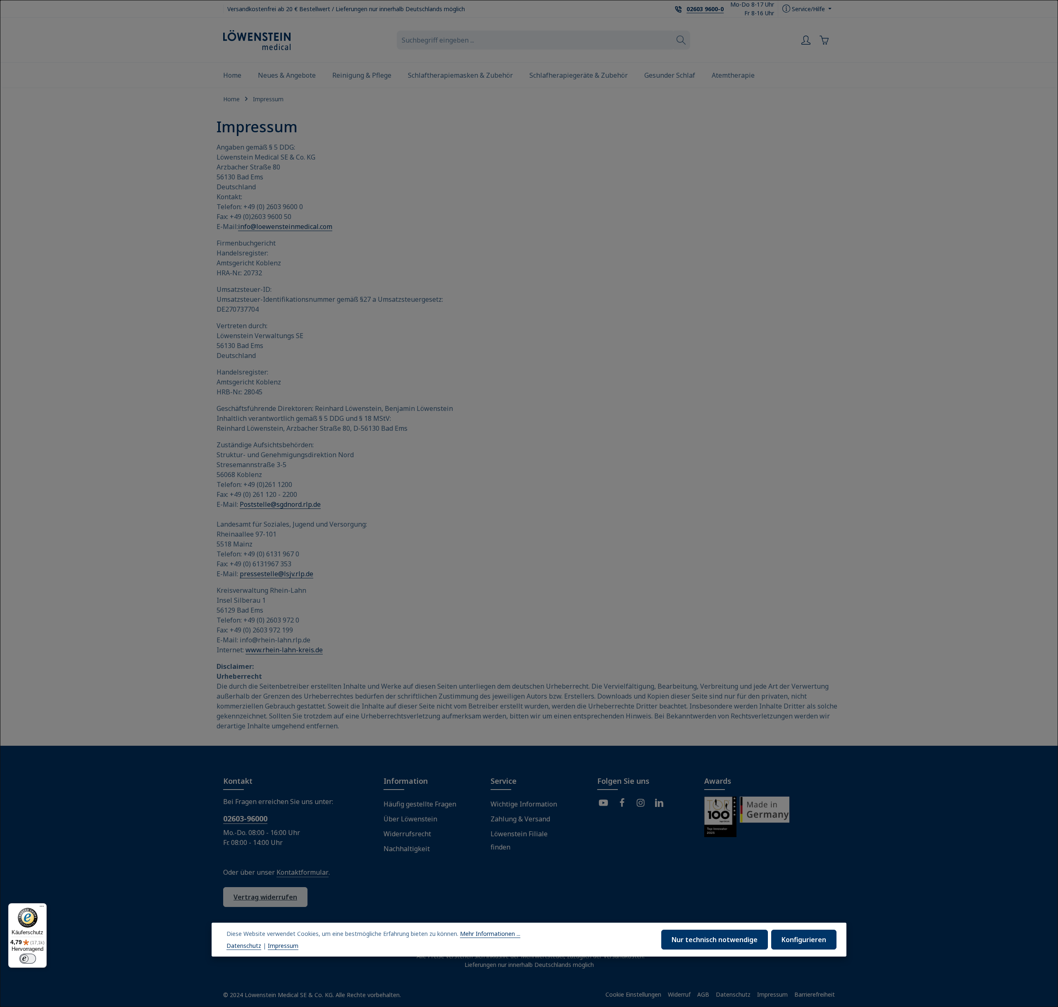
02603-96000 (245, 818)
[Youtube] (603, 804)
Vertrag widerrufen (265, 897)
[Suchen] (681, 40)
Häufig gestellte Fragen (420, 804)
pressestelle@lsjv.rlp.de (276, 573)
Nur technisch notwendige (715, 939)
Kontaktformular (302, 872)
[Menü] (42, 908)
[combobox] (535, 40)
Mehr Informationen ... (490, 934)
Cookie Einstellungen (633, 994)
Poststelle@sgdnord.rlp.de (280, 504)
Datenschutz (733, 994)
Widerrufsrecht (407, 833)
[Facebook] (622, 804)
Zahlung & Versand (520, 818)
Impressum (772, 994)
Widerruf (679, 994)
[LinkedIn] (659, 804)
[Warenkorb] (826, 40)
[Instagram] (640, 804)
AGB (703, 994)
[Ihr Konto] (806, 40)
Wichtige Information (524, 804)
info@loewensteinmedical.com (285, 226)
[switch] (27, 959)
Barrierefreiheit (814, 994)
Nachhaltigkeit (407, 848)
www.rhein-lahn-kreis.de (284, 649)
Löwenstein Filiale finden (519, 840)
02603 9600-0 (705, 9)
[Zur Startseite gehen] (257, 40)
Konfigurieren (804, 939)
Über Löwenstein (410, 818)
